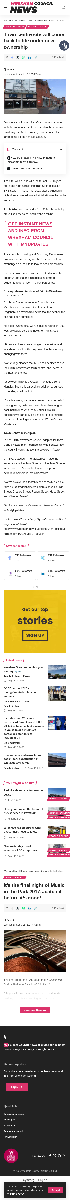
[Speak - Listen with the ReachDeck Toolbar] (64, 45)
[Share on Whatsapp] (23, 57)
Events (27, 676)
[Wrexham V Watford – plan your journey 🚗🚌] (57, 672)
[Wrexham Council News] (31, 7)
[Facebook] (19, 558)
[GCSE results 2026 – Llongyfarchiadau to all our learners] (57, 693)
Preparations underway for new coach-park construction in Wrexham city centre (23, 758)
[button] (55, 1190)
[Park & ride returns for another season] (57, 794)
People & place (37, 27)
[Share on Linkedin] (29, 57)
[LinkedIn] (52, 573)
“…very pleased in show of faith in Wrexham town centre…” (31, 159)
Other (27, 701)
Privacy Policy (17, 1193)
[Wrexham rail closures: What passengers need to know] (57, 831)
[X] (52, 558)
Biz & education (15, 27)
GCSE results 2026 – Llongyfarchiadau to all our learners (21, 692)
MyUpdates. (17, 510)
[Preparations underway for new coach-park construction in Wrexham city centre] (57, 760)
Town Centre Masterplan (26, 168)
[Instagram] (19, 573)
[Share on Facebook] (12, 57)
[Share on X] (17, 57)
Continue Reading (35, 1010)
